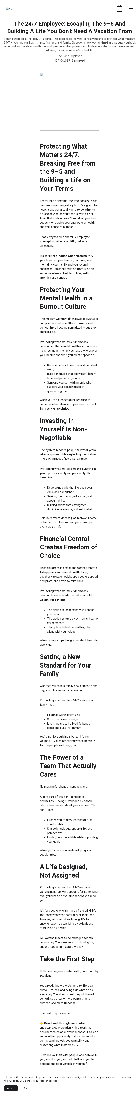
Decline (27, 1088)
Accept (11, 1088)
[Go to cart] (119, 8)
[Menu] (131, 8)
